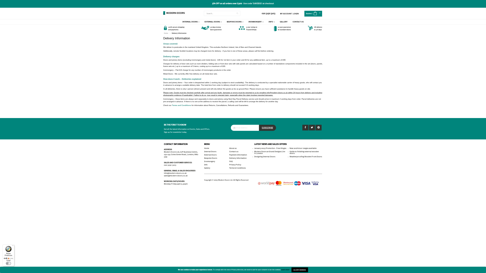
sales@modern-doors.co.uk (176, 176)
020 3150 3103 (268, 14)
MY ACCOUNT (286, 14)
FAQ (231, 161)
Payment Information (238, 155)
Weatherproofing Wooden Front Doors (306, 157)
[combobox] (222, 13)
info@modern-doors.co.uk (175, 173)
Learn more (285, 269)
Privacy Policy (235, 165)
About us (233, 148)
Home (166, 33)
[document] (243, 269)
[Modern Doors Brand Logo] (174, 13)
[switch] (8, 263)
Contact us (233, 152)
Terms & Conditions (237, 168)
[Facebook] (305, 127)
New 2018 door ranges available (303, 148)
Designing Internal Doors (264, 157)
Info (206, 165)
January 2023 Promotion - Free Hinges (270, 148)
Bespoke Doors (210, 158)
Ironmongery (209, 161)
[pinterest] (312, 127)
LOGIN (296, 14)
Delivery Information (238, 158)
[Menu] (12, 246)
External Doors (210, 155)
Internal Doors (210, 152)
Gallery (207, 168)
